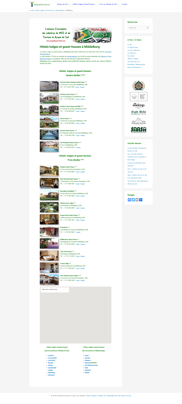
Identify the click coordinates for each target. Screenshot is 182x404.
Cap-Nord (50, 355)
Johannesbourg (72, 56)
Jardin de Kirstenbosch (134, 67)
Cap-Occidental (52, 358)
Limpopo (50, 370)
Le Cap (129, 44)
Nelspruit (87, 362)
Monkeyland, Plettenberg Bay (136, 64)
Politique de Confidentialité (106, 396)
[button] (68, 4)
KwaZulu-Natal (52, 367)
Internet (82, 87)
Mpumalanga (51, 372)
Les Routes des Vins (133, 62)
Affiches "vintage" (132, 59)
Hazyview (87, 358)
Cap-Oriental (51, 360)
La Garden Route (132, 47)
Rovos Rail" (131, 56)
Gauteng (50, 365)
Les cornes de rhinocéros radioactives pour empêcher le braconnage (136, 157)
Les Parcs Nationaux (133, 50)
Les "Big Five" (131, 53)
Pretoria (103, 56)
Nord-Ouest (51, 375)
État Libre (50, 362)
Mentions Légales (91, 396)
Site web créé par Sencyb (123, 396)
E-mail (77, 87)
